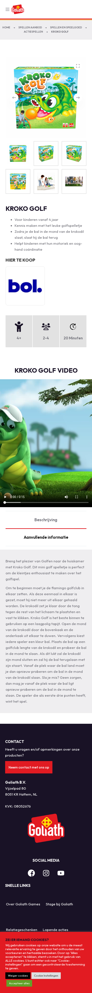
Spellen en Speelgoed (66, 27)
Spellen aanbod (30, 27)
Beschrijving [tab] (45, 519)
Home (6, 27)
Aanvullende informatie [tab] (46, 537)
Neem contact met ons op (29, 767)
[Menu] (7, 9)
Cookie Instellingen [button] (46, 975)
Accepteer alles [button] (19, 983)
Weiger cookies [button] (18, 975)
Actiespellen (33, 31)
